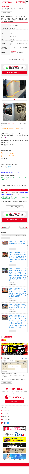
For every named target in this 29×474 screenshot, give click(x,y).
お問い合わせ (14, 401)
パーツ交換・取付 (6, 237)
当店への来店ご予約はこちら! (14, 72)
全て (3, 235)
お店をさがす (5, 413)
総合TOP (4, 407)
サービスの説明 (23, 358)
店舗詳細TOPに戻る (6, 12)
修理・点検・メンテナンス (21, 235)
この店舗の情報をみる (14, 59)
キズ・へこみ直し (10, 235)
